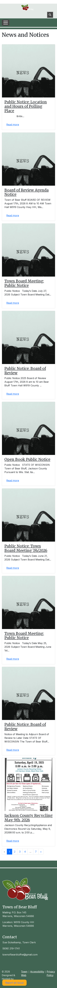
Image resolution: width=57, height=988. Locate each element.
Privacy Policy (51, 973)
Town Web (24, 973)
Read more (12, 124)
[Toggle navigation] (5, 23)
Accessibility (37, 971)
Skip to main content (12, 1)
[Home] (27, 7)
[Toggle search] (50, 15)
